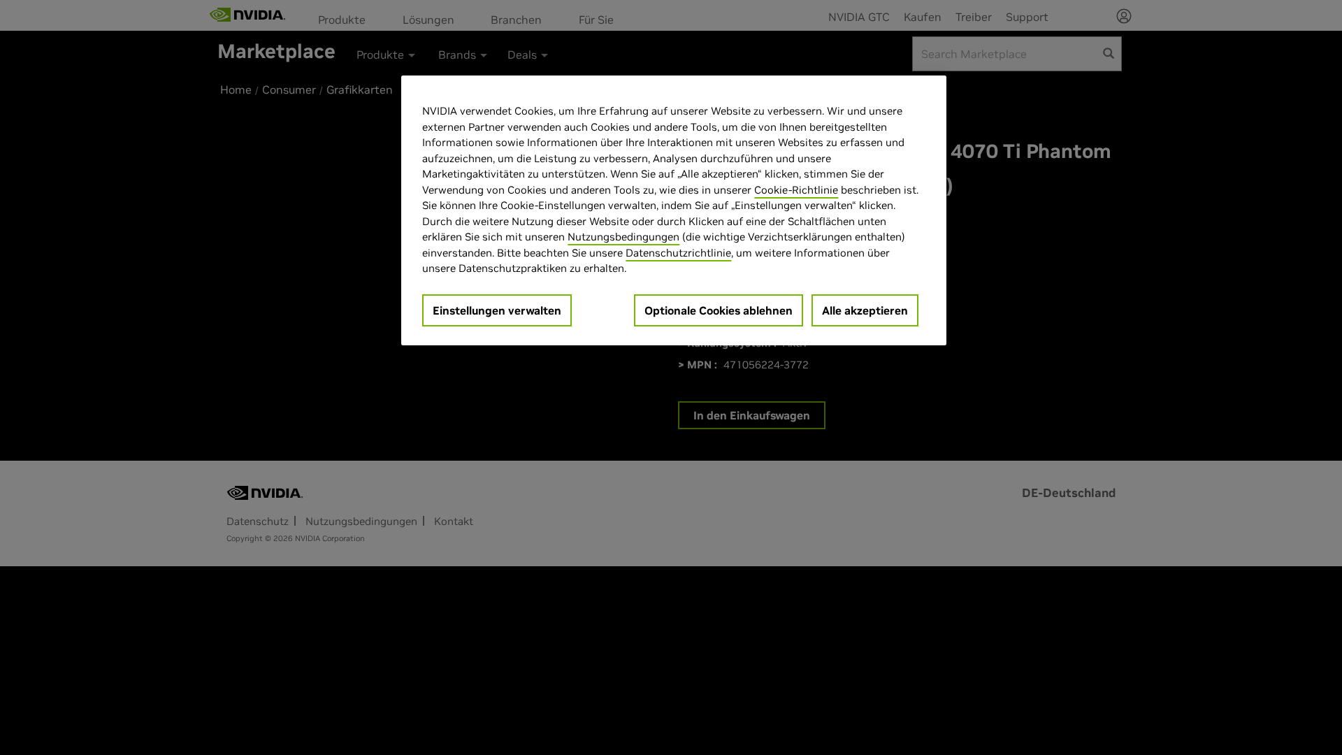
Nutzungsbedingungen (623, 236)
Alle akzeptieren (865, 310)
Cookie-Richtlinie (796, 189)
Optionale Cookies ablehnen (718, 310)
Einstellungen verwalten (497, 310)
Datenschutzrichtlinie (678, 252)
